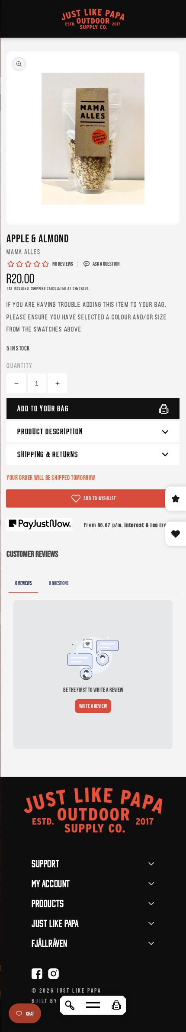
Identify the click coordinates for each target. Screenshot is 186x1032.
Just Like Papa (79, 990)
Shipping (38, 288)
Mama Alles (23, 251)
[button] (116, 1005)
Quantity (19, 365)
